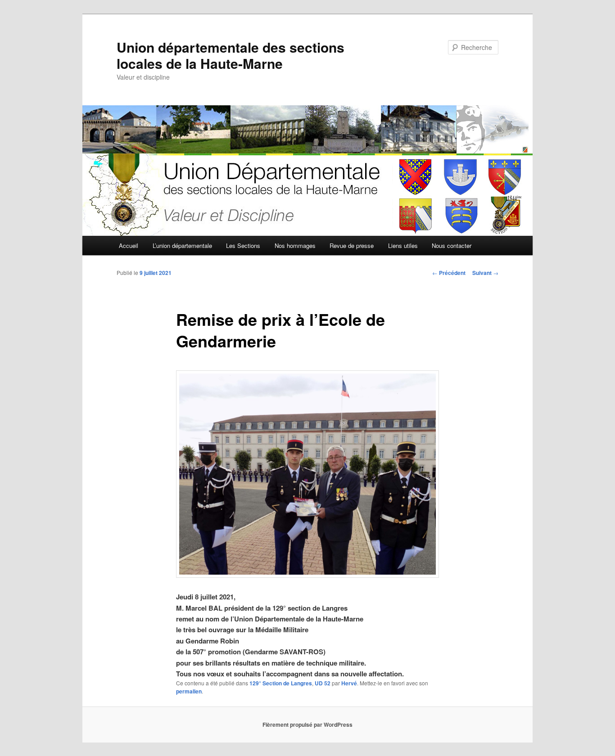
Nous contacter (451, 245)
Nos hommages (295, 245)
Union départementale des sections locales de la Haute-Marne (230, 55)
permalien (189, 691)
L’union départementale (182, 245)
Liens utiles (403, 245)
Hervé (349, 683)
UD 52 (322, 683)
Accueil (128, 245)
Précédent (449, 273)
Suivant (485, 273)
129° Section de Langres (280, 683)
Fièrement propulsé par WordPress (307, 724)
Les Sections (243, 245)
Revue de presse (352, 245)
